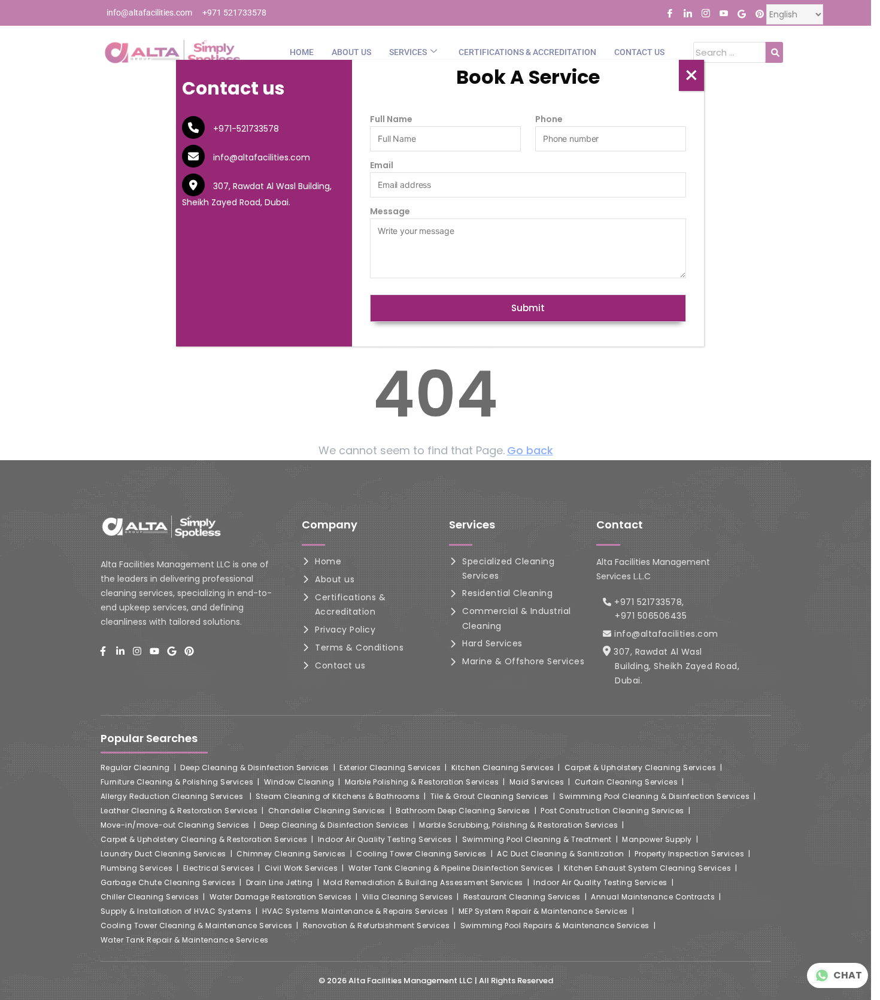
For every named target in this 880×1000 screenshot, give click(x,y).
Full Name (391, 119)
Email (381, 165)
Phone (549, 119)
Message (390, 211)
